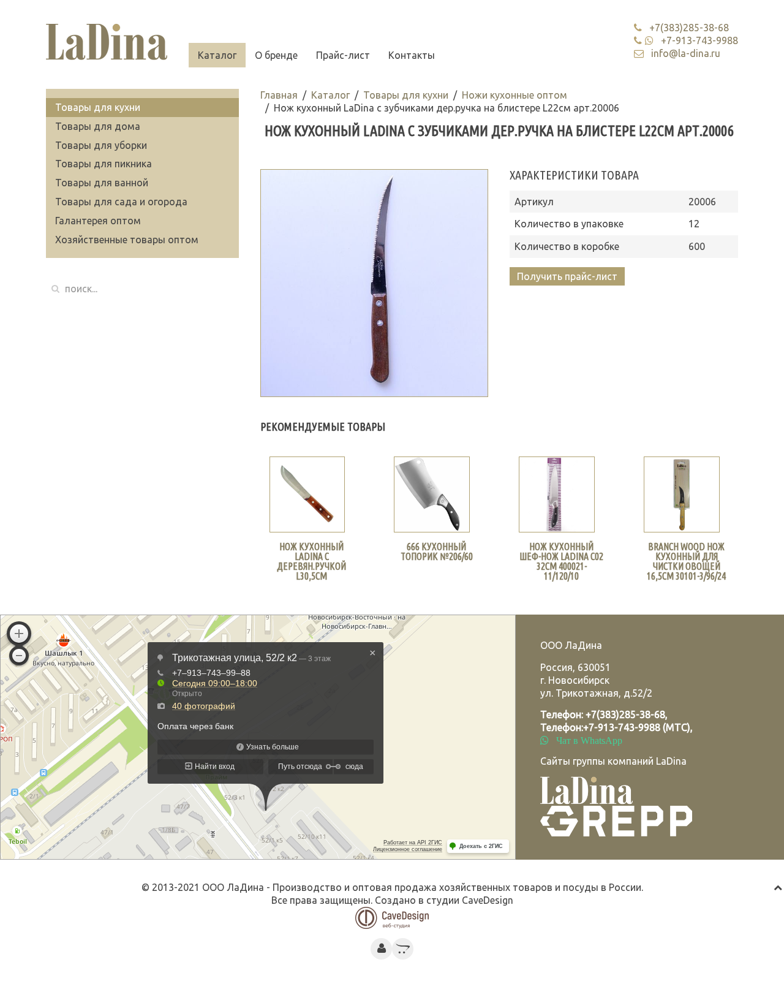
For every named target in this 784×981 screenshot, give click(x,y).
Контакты (411, 55)
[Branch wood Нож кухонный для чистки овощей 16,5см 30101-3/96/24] (682, 494)
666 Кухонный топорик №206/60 (437, 551)
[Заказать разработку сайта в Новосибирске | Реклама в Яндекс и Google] (392, 916)
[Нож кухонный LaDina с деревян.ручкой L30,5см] (307, 494)
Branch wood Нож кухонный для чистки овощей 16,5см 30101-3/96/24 (686, 561)
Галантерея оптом (98, 220)
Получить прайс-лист (567, 276)
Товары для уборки (101, 145)
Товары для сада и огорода (121, 201)
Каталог (217, 55)
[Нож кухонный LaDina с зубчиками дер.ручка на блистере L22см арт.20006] (374, 283)
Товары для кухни (405, 94)
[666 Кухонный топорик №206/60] (432, 494)
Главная (279, 94)
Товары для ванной (101, 182)
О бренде (276, 55)
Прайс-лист (343, 55)
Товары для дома (97, 126)
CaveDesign (487, 900)
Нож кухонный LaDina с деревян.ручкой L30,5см (311, 561)
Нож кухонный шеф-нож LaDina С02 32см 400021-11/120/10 (561, 561)
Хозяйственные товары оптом (126, 239)
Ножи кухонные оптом (514, 94)
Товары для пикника (103, 163)
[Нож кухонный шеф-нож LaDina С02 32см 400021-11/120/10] (557, 494)
